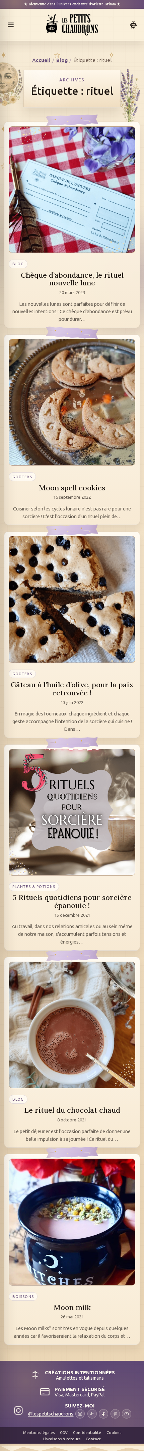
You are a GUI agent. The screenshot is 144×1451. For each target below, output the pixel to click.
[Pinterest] (115, 1414)
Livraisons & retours (61, 1439)
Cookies (113, 1432)
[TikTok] (92, 1414)
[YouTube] (126, 1414)
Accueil (41, 60)
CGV (64, 1432)
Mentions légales (39, 1432)
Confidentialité (87, 1432)
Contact (93, 1439)
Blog (62, 60)
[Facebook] (103, 1414)
